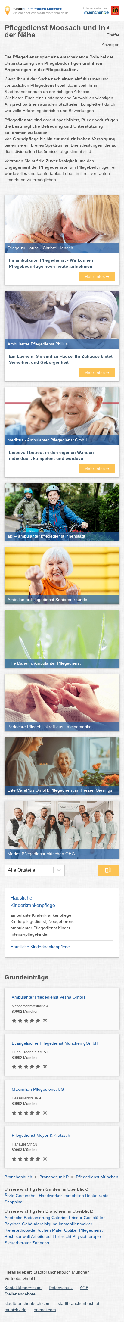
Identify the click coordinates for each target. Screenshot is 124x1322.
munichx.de (15, 1309)
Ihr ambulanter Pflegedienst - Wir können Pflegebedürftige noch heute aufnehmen (51, 263)
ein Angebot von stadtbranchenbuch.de (41, 12)
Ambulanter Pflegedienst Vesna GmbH (48, 997)
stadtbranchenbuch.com (28, 1303)
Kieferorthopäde (20, 1230)
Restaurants (96, 1195)
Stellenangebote (20, 1294)
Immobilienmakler (75, 1223)
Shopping (14, 1201)
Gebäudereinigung (39, 1223)
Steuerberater (18, 1242)
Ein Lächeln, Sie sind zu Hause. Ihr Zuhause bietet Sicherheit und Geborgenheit (61, 359)
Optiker (71, 1230)
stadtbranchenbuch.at (78, 1303)
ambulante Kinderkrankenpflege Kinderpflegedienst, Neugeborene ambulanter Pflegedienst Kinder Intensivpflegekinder (43, 925)
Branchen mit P (54, 1176)
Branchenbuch (18, 1176)
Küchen (43, 1230)
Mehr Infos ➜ (97, 276)
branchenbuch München (37, 9)
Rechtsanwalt (17, 1236)
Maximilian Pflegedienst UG (38, 1089)
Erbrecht (63, 1236)
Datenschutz (61, 1287)
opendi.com (45, 1309)
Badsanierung (37, 1217)
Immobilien (73, 1195)
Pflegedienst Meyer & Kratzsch (41, 1135)
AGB (84, 1287)
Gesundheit (27, 1195)
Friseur (75, 1217)
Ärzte (9, 1195)
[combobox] (7, 870)
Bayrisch (13, 1223)
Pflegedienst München (97, 1176)
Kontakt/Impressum (23, 1287)
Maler (57, 1230)
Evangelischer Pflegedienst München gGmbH (55, 1043)
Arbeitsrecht (42, 1236)
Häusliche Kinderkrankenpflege (40, 946)
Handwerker (50, 1195)
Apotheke (14, 1217)
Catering (59, 1217)
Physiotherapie (87, 1236)
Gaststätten (95, 1217)
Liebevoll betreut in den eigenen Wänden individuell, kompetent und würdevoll (51, 455)
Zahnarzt (40, 1242)
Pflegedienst (91, 1230)
